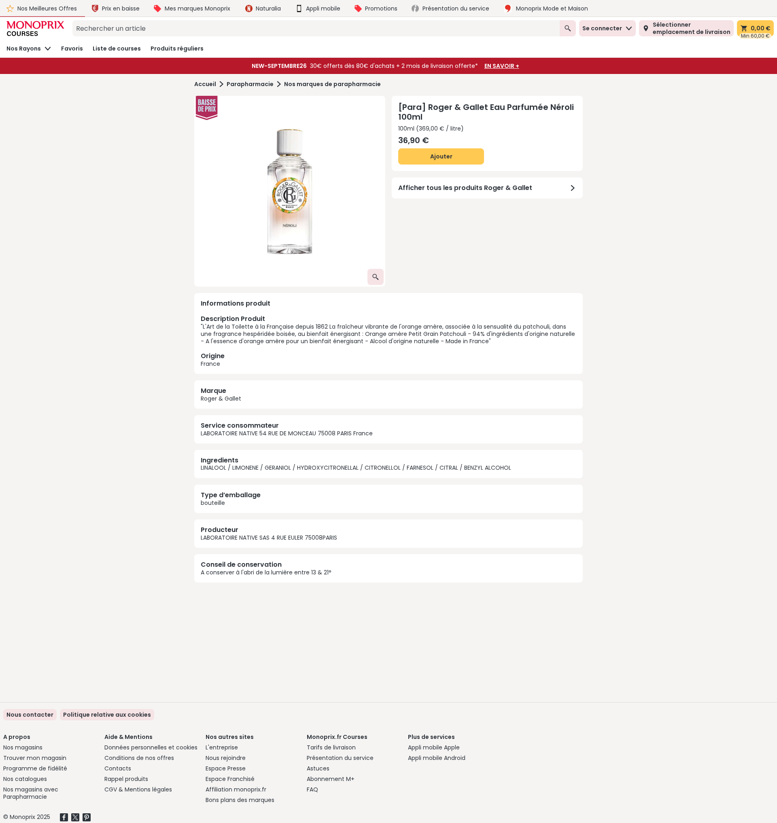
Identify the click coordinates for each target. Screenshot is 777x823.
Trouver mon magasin (34, 758)
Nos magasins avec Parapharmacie (30, 793)
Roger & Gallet (221, 398)
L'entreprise (222, 747)
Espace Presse (226, 768)
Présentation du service (340, 758)
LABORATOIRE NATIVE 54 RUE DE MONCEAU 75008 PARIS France (287, 433)
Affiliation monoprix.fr (236, 789)
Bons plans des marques (240, 800)
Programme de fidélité (35, 768)
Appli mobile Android (436, 758)
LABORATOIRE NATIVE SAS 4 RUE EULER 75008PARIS (269, 537)
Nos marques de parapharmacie (332, 84)
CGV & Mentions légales (138, 789)
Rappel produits (126, 779)
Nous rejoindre (226, 758)
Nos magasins (22, 747)
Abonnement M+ (331, 779)
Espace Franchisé (230, 779)
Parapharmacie (250, 84)
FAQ (312, 789)
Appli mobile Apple (434, 747)
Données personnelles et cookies (150, 747)
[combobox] (316, 28)
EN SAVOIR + (501, 66)
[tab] (289, 191)
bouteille (213, 502)
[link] (107, 714)
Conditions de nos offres (139, 758)
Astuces (318, 768)
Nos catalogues (25, 779)
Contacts (117, 768)
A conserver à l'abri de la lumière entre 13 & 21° (266, 572)
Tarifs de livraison (331, 747)
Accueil (205, 84)
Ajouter (441, 156)
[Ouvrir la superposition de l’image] (375, 277)
